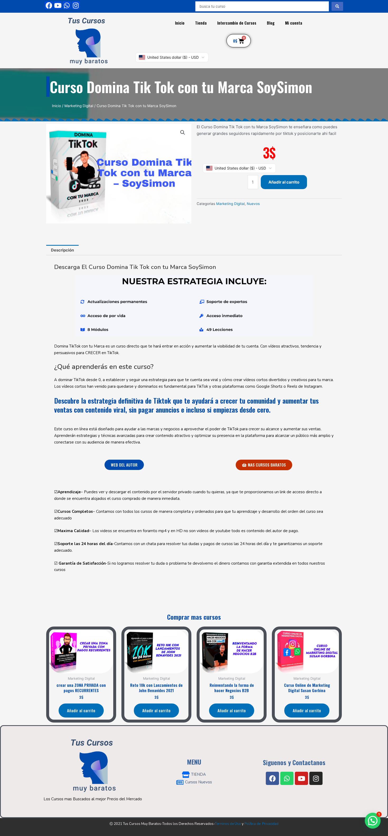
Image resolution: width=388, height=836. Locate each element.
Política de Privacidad (261, 823)
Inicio (179, 23)
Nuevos (253, 204)
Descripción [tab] (62, 250)
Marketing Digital (78, 106)
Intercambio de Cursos (236, 23)
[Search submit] (337, 6)
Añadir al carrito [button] (81, 710)
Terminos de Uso (228, 823)
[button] (182, 132)
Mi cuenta (293, 23)
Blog (271, 23)
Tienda (201, 23)
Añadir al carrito (283, 182)
